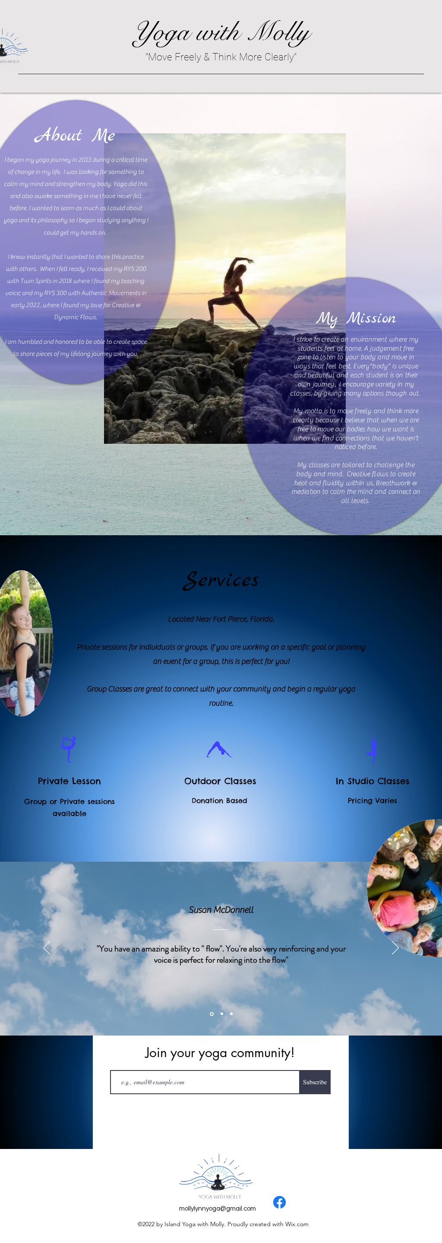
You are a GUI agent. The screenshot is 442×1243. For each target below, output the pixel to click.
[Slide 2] (221, 1014)
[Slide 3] (231, 1014)
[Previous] (46, 948)
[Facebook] (279, 1202)
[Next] (395, 948)
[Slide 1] (211, 1014)
